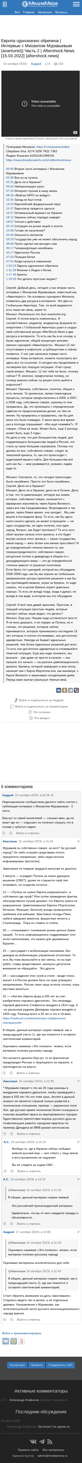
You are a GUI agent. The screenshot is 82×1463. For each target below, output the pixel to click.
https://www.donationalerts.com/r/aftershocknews (38, 160)
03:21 (10, 182)
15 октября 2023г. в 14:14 (28, 1142)
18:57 (10, 221)
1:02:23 (11, 265)
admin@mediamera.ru (52, 1455)
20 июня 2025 (10, 1420)
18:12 (10, 217)
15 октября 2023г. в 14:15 (28, 1179)
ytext (73, 138)
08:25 (10, 195)
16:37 (10, 213)
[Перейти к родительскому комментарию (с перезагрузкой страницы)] (79, 841)
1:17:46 (11, 274)
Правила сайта (28, 1449)
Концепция (17, 1365)
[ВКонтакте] (58, 690)
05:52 (10, 186)
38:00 (10, 243)
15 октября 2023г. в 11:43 (36, 841)
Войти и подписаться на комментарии (41, 706)
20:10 (10, 226)
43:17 (10, 252)
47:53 (10, 257)
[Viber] (76, 690)
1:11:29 (11, 270)
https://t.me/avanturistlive (53, 146)
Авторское (45, 12)
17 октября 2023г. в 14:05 (33, 1232)
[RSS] (49, 1441)
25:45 (10, 235)
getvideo (29, 138)
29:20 (10, 239)
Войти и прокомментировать (21, 1333)
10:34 (10, 199)
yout (54, 138)
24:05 (10, 230)
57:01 (10, 261)
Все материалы (53, 1449)
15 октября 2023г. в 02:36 (32, 795)
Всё (17, 12)
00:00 (10, 168)
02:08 (10, 177)
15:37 (10, 208)
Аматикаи (10, 841)
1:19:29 (11, 279)
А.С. (6, 1142)
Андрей (36, 63)
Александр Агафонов (24, 1400)
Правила (37, 1365)
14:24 (10, 204)
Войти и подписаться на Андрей (41, 700)
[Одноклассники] (64, 690)
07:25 (10, 190)
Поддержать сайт (60, 1365)
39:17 (10, 248)
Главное (28, 12)
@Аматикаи (16, 1190)
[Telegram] (70, 690)
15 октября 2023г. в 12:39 (36, 1081)
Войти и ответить (28, 833)
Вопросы (61, 12)
